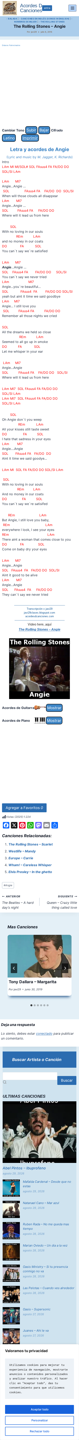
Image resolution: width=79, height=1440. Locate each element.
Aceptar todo (39, 1409)
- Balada (11, 18)
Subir (31, 130)
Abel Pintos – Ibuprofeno (24, 1168)
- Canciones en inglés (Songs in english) (44, 18)
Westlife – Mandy (22, 851)
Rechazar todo (39, 1431)
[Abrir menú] (72, 8)
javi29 (34, 32)
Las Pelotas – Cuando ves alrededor (48, 1288)
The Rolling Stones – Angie (39, 629)
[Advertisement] (39, 86)
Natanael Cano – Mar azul (41, 1203)
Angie (8, 885)
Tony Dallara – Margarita (33, 981)
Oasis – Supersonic (36, 1309)
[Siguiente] (65, 968)
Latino (9, 138)
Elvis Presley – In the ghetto (30, 872)
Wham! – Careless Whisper (30, 865)
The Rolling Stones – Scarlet (31, 844)
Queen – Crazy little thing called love (62, 902)
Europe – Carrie (21, 858)
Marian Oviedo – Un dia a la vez (45, 1245)
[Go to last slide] (14, 968)
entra (47, 8)
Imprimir (30, 138)
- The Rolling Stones (52, 21)
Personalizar (39, 1420)
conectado (44, 1033)
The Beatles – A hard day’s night (18, 902)
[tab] (31, 1005)
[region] (39, 1392)
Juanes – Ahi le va (36, 1330)
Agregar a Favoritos (24, 808)
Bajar (44, 130)
